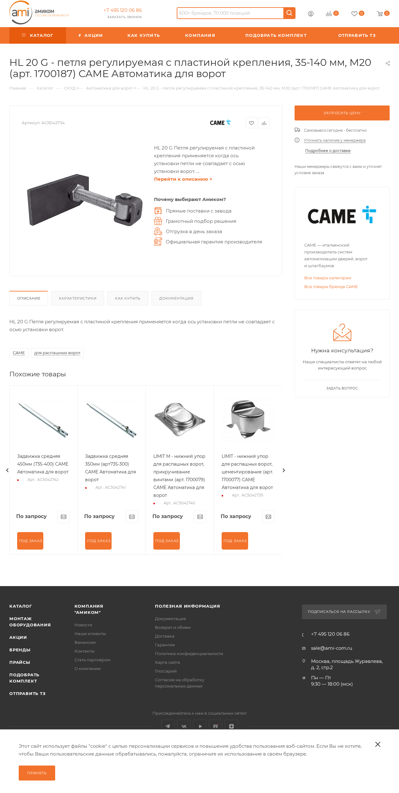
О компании (88, 668)
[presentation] (7, 470)
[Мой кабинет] (311, 14)
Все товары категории (327, 277)
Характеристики (77, 298)
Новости (83, 624)
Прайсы (19, 662)
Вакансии (85, 642)
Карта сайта (167, 662)
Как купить (128, 298)
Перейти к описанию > (183, 179)
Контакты (84, 651)
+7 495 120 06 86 (122, 10)
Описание (28, 298)
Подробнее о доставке (328, 150)
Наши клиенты (90, 633)
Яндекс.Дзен (231, 726)
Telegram (168, 726)
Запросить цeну (342, 113)
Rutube (215, 726)
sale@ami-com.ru (331, 648)
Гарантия (165, 644)
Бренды (20, 649)
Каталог (20, 606)
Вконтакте (183, 726)
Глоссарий (166, 670)
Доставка (165, 636)
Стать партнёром (92, 659)
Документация (176, 298)
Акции (18, 637)
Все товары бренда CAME (331, 286)
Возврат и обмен (173, 627)
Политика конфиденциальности (189, 653)
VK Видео (199, 726)
